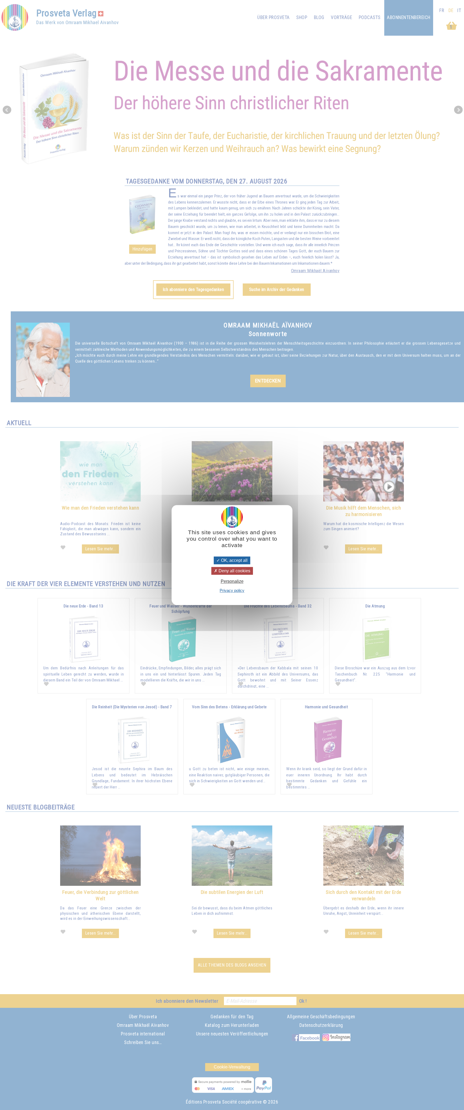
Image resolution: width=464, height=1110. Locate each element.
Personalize (232, 581)
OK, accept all (234, 560)
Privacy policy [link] (232, 590)
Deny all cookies (234, 571)
